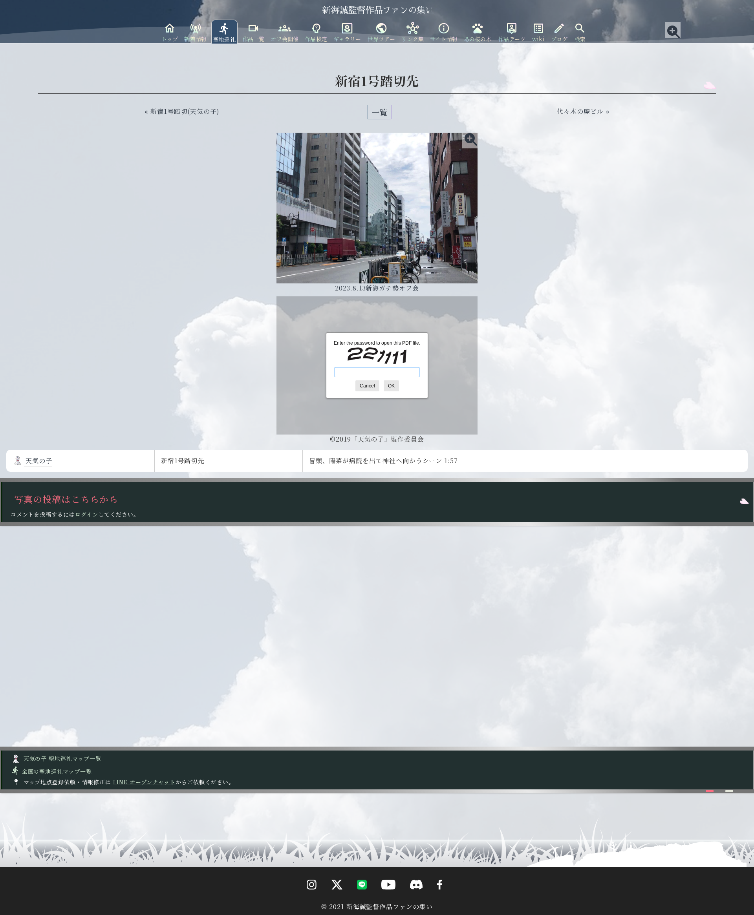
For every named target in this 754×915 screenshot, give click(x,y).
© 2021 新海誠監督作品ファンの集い (377, 906)
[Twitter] (330, 899)
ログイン (86, 514)
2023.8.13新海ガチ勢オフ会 (377, 287)
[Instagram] (305, 899)
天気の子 (38, 460)
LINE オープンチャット (144, 782)
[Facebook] (433, 899)
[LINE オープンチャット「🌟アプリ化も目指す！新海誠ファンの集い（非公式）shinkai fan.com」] (355, 899)
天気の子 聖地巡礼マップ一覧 (61, 758)
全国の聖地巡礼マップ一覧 (51, 771)
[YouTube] (382, 899)
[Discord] (410, 899)
